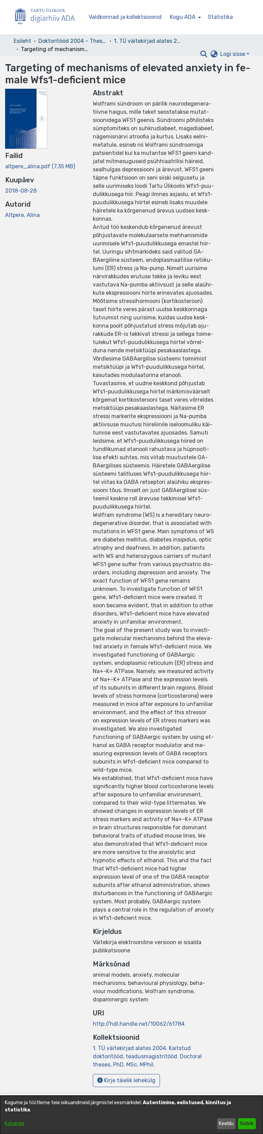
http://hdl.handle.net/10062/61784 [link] (139, 1024)
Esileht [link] (22, 41)
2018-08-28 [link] (21, 190)
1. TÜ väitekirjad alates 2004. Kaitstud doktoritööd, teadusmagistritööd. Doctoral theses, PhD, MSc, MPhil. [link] (148, 41)
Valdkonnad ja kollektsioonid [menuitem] (125, 17)
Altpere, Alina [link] (22, 215)
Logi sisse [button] (233, 54)
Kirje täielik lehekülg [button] (129, 1080)
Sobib (247, 1123)
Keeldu (226, 1123)
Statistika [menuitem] (220, 17)
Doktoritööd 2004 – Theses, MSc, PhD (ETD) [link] (72, 41)
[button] (203, 54)
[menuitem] (184, 17)
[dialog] (131, 1115)
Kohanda (14, 1123)
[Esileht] (47, 17)
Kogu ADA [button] (183, 17)
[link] (40, 166)
